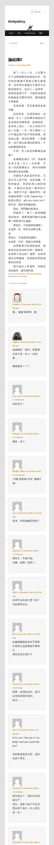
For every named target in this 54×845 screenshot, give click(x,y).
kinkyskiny (16, 21)
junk (28, 273)
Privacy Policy (30, 33)
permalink (23, 276)
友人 (32, 89)
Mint (19, 33)
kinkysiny (16, 433)
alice (14, 730)
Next (43, 43)
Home (11, 33)
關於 (41, 33)
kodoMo (15, 304)
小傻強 (14, 342)
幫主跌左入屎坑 (18, 471)
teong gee (16, 788)
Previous (12, 43)
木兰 (14, 513)
